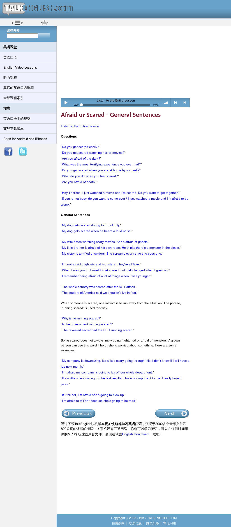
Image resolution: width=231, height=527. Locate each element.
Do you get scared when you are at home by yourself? (100, 170)
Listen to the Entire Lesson (80, 126)
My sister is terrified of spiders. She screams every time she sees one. (112, 253)
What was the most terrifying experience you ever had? (101, 164)
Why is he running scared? (81, 318)
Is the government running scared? (87, 324)
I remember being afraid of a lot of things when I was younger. (106, 276)
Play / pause (65, 102)
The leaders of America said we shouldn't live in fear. (99, 292)
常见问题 (169, 523)
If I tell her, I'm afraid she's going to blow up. (93, 395)
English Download (135, 434)
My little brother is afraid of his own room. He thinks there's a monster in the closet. (121, 247)
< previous (175, 102)
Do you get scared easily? (80, 147)
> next (184, 102)
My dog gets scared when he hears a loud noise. (97, 231)
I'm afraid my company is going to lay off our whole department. (107, 372)
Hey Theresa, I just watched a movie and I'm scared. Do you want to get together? (121, 193)
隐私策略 (152, 523)
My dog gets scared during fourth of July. (91, 225)
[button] (17, 24)
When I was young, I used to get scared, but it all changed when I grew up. (115, 270)
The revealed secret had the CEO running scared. (97, 330)
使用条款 (118, 523)
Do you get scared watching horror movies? (93, 152)
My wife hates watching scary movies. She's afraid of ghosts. (105, 242)
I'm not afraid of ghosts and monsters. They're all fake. (101, 264)
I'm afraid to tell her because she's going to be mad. (99, 401)
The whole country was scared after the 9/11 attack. (99, 287)
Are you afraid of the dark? (81, 158)
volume (165, 102)
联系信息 (135, 523)
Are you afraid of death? (79, 182)
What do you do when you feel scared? (90, 176)
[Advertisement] (145, 61)
